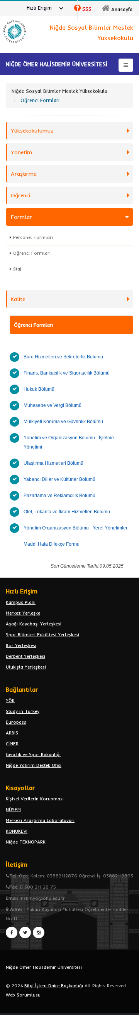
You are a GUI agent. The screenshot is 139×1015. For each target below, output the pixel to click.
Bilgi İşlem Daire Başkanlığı (53, 985)
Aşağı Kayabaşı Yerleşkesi (33, 624)
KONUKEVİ (16, 831)
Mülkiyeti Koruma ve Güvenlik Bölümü (63, 421)
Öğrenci (20, 195)
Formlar (21, 216)
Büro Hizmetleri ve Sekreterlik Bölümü (63, 357)
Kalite (18, 299)
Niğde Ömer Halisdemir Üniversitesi (44, 967)
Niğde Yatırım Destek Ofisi (33, 765)
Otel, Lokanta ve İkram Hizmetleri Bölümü (67, 511)
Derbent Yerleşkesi (25, 656)
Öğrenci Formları (32, 253)
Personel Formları (33, 237)
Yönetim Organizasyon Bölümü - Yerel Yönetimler (75, 528)
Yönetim (21, 152)
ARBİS (12, 733)
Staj (17, 269)
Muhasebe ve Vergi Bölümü (52, 405)
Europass (16, 722)
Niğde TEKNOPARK (26, 842)
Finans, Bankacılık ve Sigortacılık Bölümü (67, 373)
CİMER (12, 743)
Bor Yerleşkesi (21, 645)
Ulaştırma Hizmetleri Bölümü (53, 463)
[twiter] (25, 932)
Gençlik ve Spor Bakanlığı (33, 754)
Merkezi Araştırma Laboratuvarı (40, 820)
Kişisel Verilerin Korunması (35, 799)
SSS (87, 9)
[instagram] (38, 932)
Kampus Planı (21, 602)
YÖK (10, 700)
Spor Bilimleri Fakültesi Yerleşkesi (42, 634)
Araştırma (24, 173)
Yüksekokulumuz (32, 130)
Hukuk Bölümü (39, 389)
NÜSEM (13, 809)
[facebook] (11, 932)
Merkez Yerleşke (23, 613)
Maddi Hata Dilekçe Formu (52, 544)
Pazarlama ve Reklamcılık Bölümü (59, 495)
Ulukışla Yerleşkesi (26, 667)
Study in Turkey (22, 711)
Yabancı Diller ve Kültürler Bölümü (59, 479)
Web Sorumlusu (23, 995)
